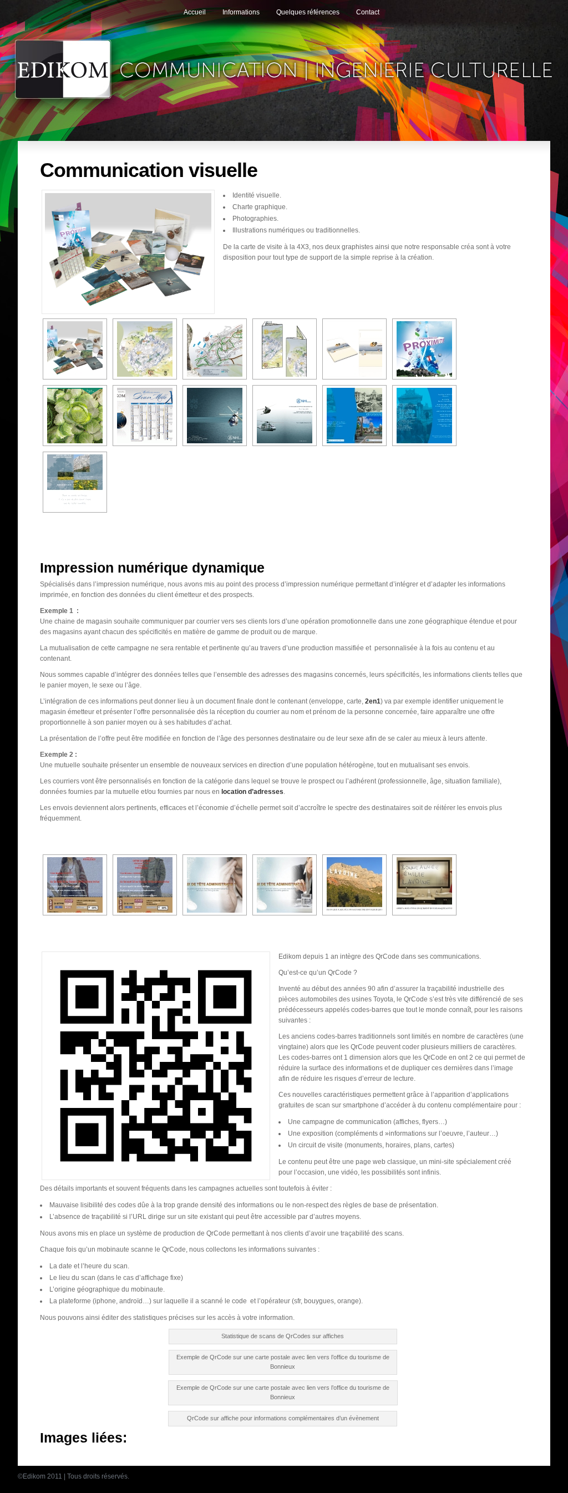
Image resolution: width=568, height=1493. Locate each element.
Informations (241, 12)
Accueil (195, 12)
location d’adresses (252, 792)
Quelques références (307, 12)
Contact (367, 12)
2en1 (373, 701)
